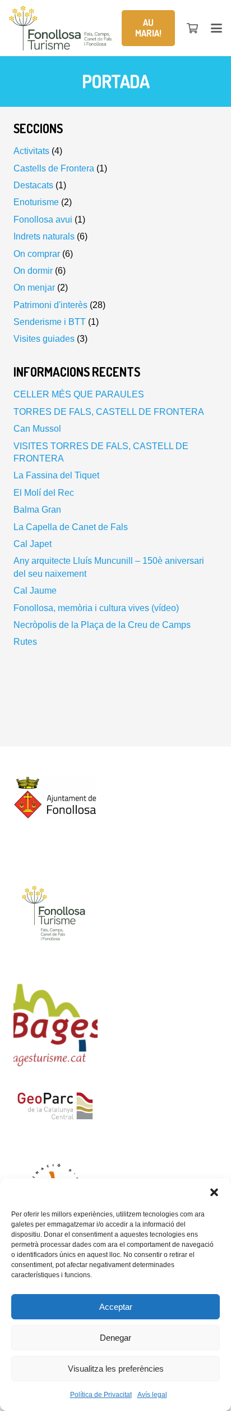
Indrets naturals (44, 236)
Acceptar (115, 1306)
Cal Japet (32, 544)
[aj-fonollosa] (115, 802)
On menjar (34, 287)
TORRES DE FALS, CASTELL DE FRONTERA (108, 412)
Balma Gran (37, 509)
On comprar (36, 254)
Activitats (31, 151)
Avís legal (152, 1395)
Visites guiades (44, 338)
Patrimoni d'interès (50, 305)
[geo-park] (115, 1109)
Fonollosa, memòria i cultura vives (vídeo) (96, 608)
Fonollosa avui (42, 219)
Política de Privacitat (101, 1395)
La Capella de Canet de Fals (70, 527)
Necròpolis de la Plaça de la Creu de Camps (102, 625)
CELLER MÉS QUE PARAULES (78, 394)
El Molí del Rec (43, 493)
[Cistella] (193, 28)
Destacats (33, 185)
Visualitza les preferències (116, 1368)
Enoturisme (36, 202)
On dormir (33, 270)
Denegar (115, 1337)
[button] (214, 1192)
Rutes (25, 641)
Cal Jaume (35, 590)
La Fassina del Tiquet (56, 475)
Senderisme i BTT (49, 322)
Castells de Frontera (53, 168)
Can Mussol (37, 428)
